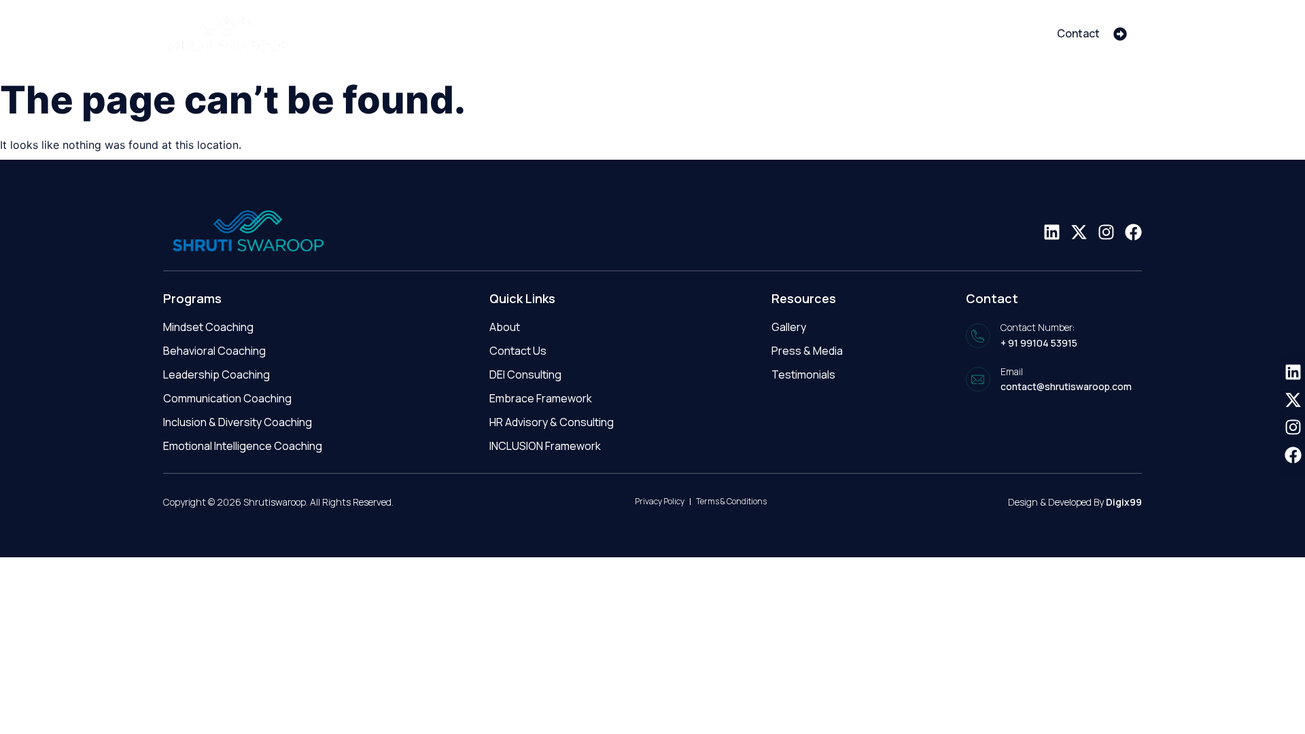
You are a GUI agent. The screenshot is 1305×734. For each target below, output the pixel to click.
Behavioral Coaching (214, 350)
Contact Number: (1037, 327)
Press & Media (807, 350)
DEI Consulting (525, 374)
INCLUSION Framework (545, 446)
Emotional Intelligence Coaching (242, 446)
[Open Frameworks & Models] (674, 33)
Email (1011, 371)
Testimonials (803, 374)
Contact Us (517, 350)
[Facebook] (1133, 232)
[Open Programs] (912, 33)
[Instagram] (1106, 232)
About (504, 327)
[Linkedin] (1051, 232)
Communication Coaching (227, 398)
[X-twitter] (1079, 232)
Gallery (788, 327)
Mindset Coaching (208, 327)
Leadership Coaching (216, 374)
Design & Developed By (1075, 501)
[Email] (978, 379)
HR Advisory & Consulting (551, 422)
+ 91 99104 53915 (1038, 342)
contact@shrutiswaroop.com (1066, 386)
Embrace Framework (540, 398)
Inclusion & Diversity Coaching (237, 422)
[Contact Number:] (978, 336)
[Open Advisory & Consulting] (825, 33)
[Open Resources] (1005, 33)
